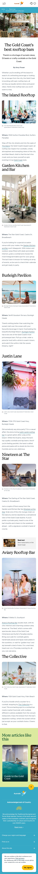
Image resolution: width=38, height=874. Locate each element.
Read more (19, 827)
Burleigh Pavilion (28, 332)
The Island (6, 146)
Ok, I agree (28, 868)
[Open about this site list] (34, 848)
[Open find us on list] (34, 842)
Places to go (12, 9)
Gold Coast (18, 160)
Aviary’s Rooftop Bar (9, 623)
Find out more (19, 858)
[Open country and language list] (34, 835)
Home (3, 9)
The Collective (23, 704)
